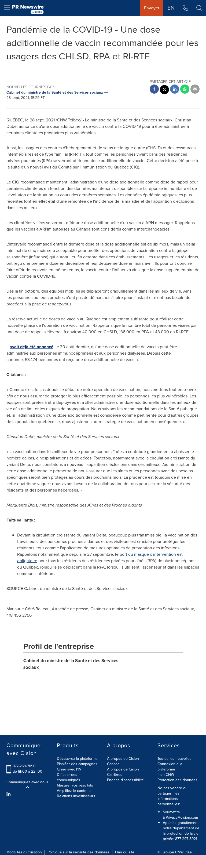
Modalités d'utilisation (24, 852)
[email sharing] (195, 90)
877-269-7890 (24, 766)
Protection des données (177, 780)
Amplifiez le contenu (74, 790)
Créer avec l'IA (69, 769)
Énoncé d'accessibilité (125, 780)
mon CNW (165, 774)
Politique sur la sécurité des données (78, 852)
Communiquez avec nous (27, 782)
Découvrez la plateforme (77, 758)
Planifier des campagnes (77, 764)
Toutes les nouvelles (174, 758)
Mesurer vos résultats (75, 785)
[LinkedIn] (9, 794)
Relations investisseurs (76, 796)
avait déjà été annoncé (31, 347)
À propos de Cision (123, 769)
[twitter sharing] (164, 90)
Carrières (114, 774)
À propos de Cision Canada (123, 761)
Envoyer (151, 8)
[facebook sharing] (154, 90)
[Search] (199, 8)
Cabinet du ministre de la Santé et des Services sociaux (70, 663)
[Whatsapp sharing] (184, 90)
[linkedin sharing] (174, 90)
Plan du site (124, 852)
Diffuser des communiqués (68, 777)
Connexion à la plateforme (169, 766)
